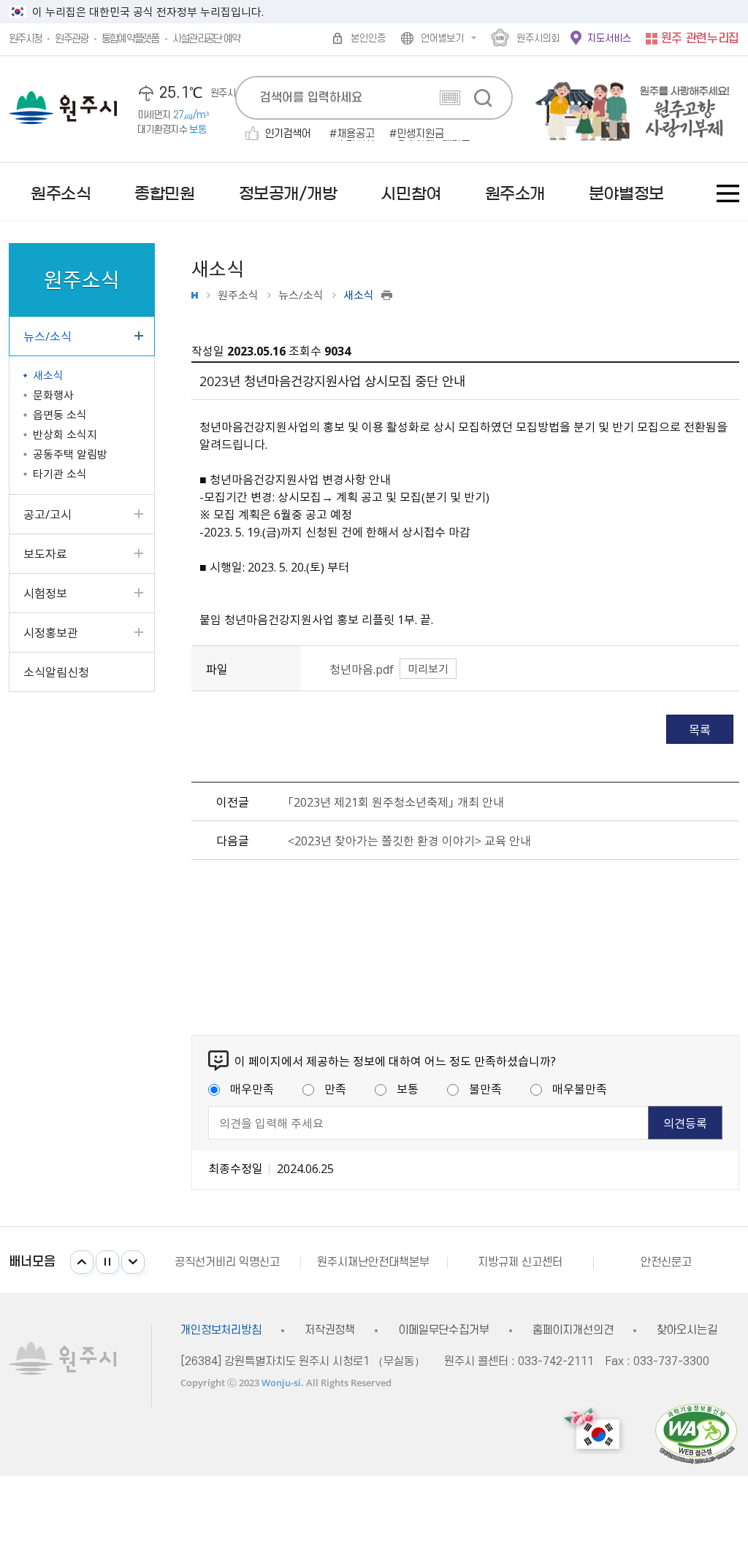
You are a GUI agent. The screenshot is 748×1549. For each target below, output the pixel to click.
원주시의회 (538, 38)
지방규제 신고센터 (520, 1262)
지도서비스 (608, 38)
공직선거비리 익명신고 (227, 1262)
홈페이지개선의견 (573, 1330)
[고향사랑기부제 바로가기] (626, 109)
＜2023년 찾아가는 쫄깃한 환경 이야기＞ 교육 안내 (409, 840)
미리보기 (428, 669)
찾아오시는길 (687, 1330)
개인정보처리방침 (221, 1330)
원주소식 (238, 295)
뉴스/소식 (301, 295)
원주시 (63, 107)
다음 (133, 1262)
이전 (82, 1262)
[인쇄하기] (386, 295)
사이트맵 (728, 193)
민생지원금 (420, 134)
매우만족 (252, 1088)
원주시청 (25, 39)
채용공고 (356, 134)
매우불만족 (579, 1088)
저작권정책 (330, 1330)
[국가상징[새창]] (594, 1430)
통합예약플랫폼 (130, 39)
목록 (700, 729)
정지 (107, 1262)
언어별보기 (442, 38)
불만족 (485, 1088)
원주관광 (71, 39)
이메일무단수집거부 (443, 1330)
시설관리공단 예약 (206, 39)
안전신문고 (666, 1262)
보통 (408, 1088)
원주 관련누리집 (700, 38)
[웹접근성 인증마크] (696, 1433)
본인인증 (368, 38)
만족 (335, 1088)
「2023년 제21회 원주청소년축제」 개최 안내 (396, 801)
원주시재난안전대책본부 (373, 1262)
